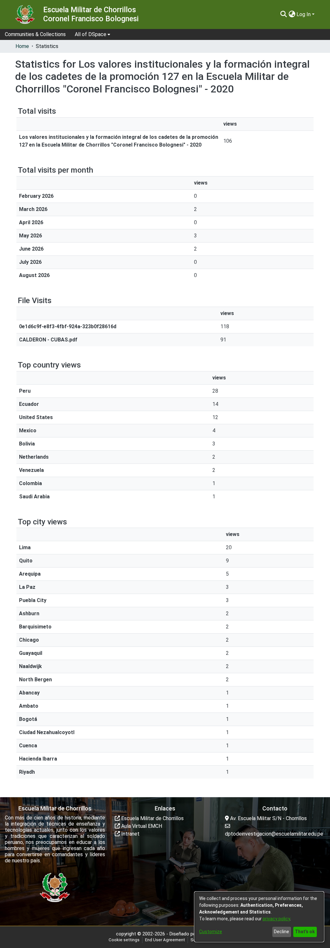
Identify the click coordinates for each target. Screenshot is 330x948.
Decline (281, 931)
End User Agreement (165, 939)
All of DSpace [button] (90, 34)
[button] (283, 14)
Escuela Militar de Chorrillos (152, 818)
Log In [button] (304, 14)
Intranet (130, 834)
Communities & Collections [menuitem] (35, 34)
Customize (210, 931)
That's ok (305, 931)
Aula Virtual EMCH (141, 826)
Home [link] (22, 46)
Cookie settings (124, 939)
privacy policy (276, 918)
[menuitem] (92, 34)
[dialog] (259, 917)
